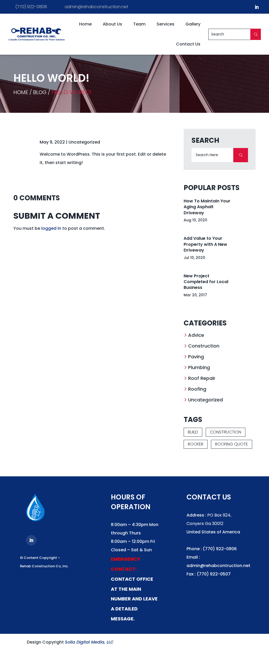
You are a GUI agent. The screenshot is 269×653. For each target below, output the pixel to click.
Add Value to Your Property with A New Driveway (205, 244)
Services (165, 24)
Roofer (195, 444)
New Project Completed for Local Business (206, 282)
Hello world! (71, 92)
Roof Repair (201, 378)
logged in (51, 228)
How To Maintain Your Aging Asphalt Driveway (207, 207)
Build (193, 432)
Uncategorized (84, 142)
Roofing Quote (231, 444)
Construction (203, 346)
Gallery (192, 24)
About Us (112, 24)
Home (85, 24)
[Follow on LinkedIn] (256, 7)
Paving (196, 356)
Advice (196, 335)
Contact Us (188, 44)
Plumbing (199, 367)
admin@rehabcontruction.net (218, 566)
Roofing (197, 389)
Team (139, 24)
